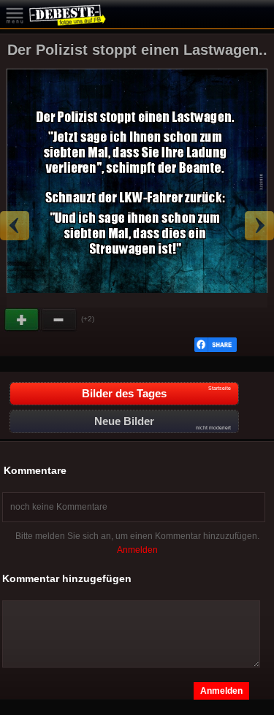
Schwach (59, 320)
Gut (22, 320)
